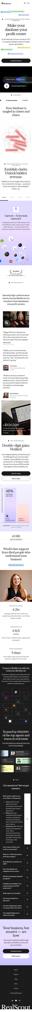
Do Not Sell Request (16, 993)
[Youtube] (16, 1000)
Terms (16, 983)
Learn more (6, 525)
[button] (27, 3)
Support (16, 974)
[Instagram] (19, 1000)
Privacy (16, 988)
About (16, 969)
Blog (16, 979)
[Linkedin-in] (12, 1000)
